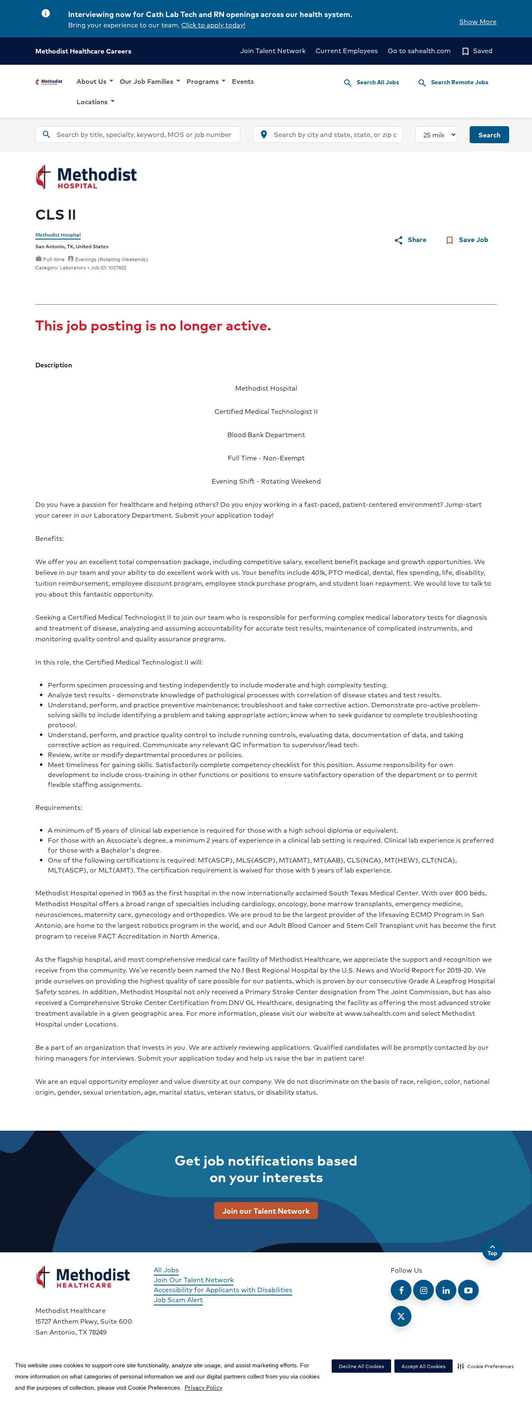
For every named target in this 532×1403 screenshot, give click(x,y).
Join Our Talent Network (194, 1279)
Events (243, 81)
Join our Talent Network (266, 1210)
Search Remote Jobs (452, 82)
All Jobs (166, 1269)
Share (410, 239)
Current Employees (346, 50)
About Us (96, 81)
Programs (208, 81)
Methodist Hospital (58, 235)
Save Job (466, 239)
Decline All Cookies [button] (361, 1366)
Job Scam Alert (178, 1299)
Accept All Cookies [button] (423, 1366)
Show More (478, 21)
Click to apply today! (213, 25)
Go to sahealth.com (419, 50)
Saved (477, 50)
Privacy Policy (203, 1387)
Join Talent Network (272, 50)
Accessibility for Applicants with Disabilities (223, 1289)
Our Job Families (151, 81)
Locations (97, 101)
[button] (485, 1366)
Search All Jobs (371, 82)
